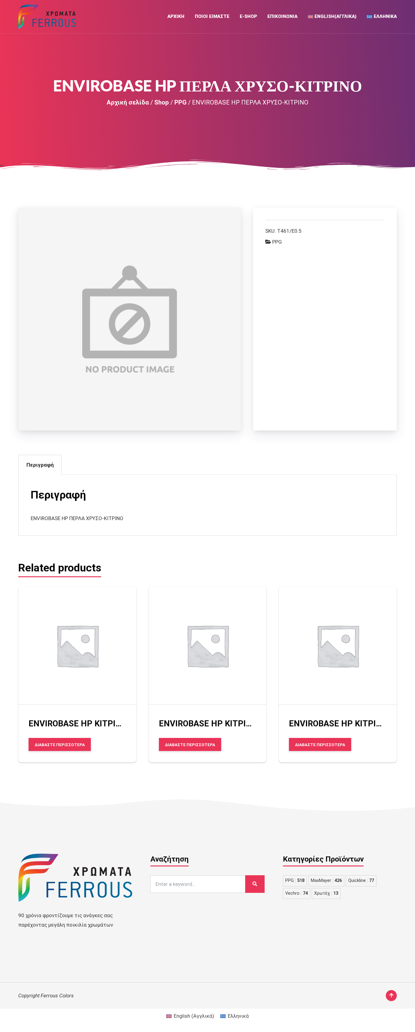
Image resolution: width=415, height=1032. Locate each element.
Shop (161, 102)
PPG (180, 102)
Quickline (361, 880)
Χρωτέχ (326, 893)
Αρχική (175, 16)
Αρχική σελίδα (128, 102)
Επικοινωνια (282, 16)
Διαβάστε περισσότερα (60, 744)
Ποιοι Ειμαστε (212, 16)
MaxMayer (326, 880)
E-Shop (248, 16)
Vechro (296, 893)
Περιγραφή (40, 465)
